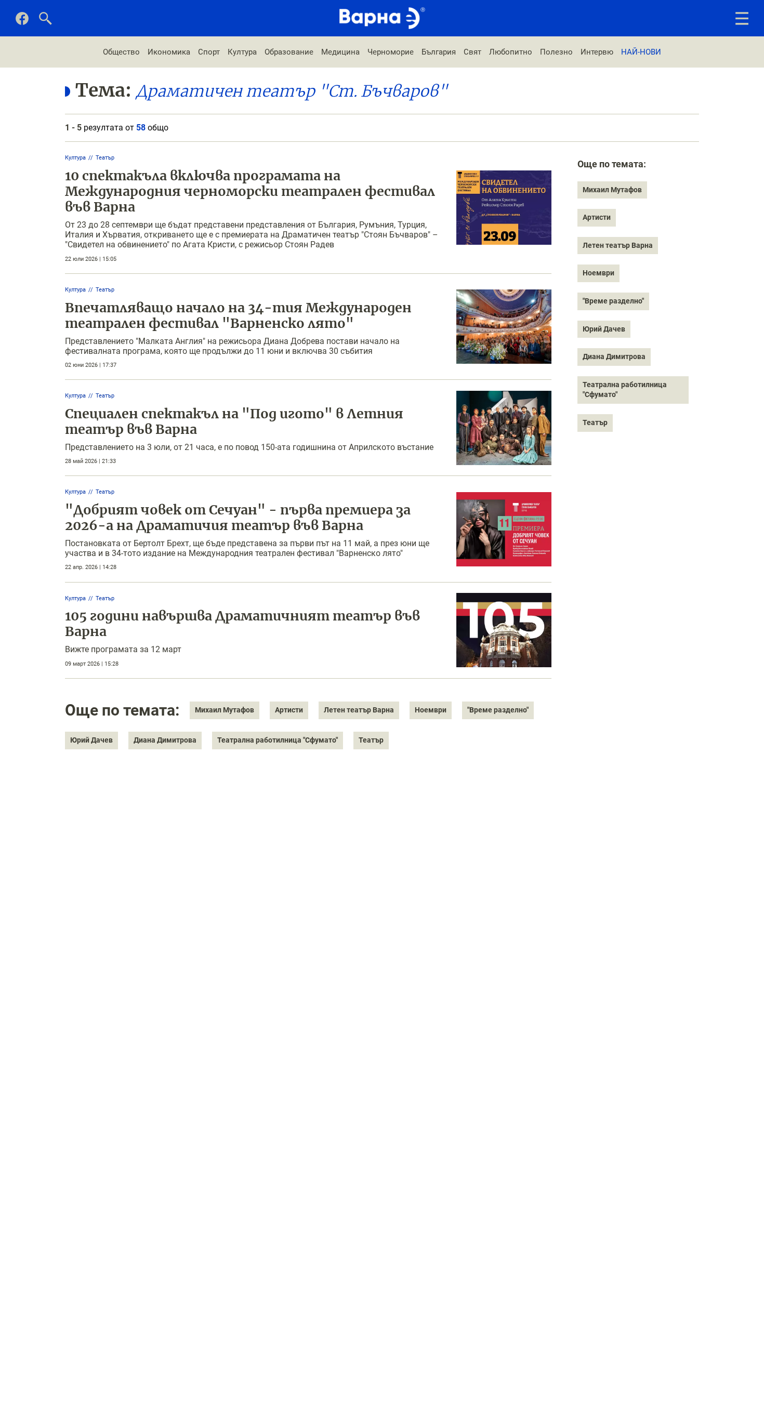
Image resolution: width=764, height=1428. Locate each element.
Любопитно (510, 52)
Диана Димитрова (165, 740)
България (438, 52)
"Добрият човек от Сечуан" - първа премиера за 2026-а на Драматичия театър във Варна (238, 517)
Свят (472, 52)
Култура (242, 52)
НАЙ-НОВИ (641, 52)
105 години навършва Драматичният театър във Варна (242, 623)
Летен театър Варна (359, 710)
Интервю (597, 52)
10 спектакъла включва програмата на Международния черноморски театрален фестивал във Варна (250, 191)
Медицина (340, 52)
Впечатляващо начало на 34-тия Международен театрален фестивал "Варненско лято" (238, 315)
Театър (105, 157)
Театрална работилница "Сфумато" (277, 740)
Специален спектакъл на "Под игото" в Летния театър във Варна (234, 421)
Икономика (169, 52)
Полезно (556, 52)
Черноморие (390, 52)
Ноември (430, 710)
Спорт (209, 52)
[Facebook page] (22, 22)
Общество (121, 52)
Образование (289, 52)
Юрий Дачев (91, 740)
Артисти (289, 710)
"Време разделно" (498, 710)
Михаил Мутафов (224, 710)
